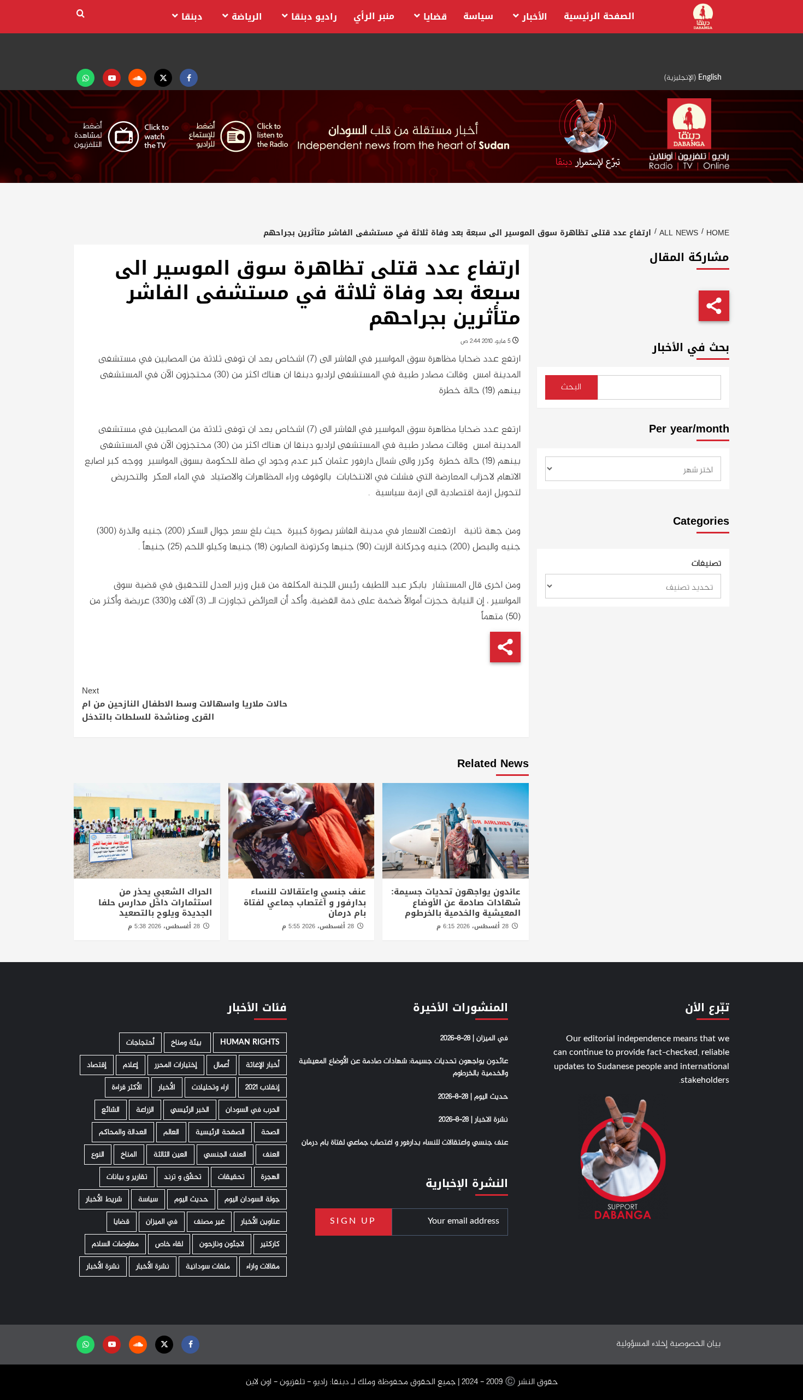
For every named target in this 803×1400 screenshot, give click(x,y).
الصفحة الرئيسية (599, 16)
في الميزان (162, 1221)
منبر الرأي (373, 16)
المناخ (129, 1154)
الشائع (111, 1110)
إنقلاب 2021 (262, 1087)
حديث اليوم (191, 1199)
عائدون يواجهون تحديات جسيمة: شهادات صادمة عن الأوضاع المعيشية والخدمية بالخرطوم (456, 902)
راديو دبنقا (314, 16)
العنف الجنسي (225, 1154)
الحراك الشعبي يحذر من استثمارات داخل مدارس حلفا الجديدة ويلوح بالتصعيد (155, 902)
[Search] (80, 13)
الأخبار (534, 16)
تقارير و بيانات (127, 1177)
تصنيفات (706, 564)
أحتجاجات (140, 1042)
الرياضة (247, 16)
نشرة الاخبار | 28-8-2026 (473, 1120)
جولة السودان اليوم (252, 1199)
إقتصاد (97, 1065)
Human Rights (250, 1042)
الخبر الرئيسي (189, 1110)
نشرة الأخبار (152, 1266)
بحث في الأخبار (690, 347)
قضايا (435, 16)
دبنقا (192, 16)
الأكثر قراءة (127, 1087)
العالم (171, 1132)
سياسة (478, 16)
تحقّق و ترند (183, 1177)
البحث (571, 387)
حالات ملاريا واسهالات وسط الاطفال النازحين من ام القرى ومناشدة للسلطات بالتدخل (184, 703)
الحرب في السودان (253, 1110)
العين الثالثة (170, 1154)
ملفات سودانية (208, 1266)
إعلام (130, 1065)
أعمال (221, 1065)
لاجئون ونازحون (221, 1244)
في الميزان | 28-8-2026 (474, 1039)
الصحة (270, 1132)
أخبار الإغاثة (263, 1065)
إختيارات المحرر (176, 1065)
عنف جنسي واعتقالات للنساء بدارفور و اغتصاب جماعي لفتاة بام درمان (305, 902)
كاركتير (270, 1244)
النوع (97, 1154)
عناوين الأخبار (260, 1221)
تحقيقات (231, 1177)
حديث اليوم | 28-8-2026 (473, 1097)
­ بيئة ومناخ (187, 1042)
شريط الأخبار (104, 1199)
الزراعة (145, 1110)
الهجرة (270, 1177)
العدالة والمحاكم (123, 1132)
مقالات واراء (263, 1266)
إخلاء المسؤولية (642, 1344)
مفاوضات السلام (115, 1244)
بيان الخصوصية (695, 1344)
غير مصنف (209, 1221)
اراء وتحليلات (210, 1087)
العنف (271, 1154)
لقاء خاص (169, 1244)
